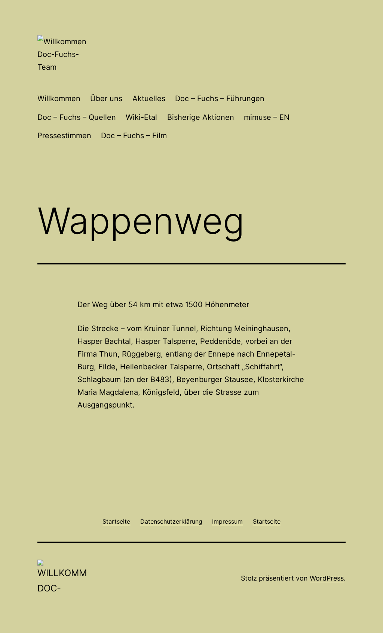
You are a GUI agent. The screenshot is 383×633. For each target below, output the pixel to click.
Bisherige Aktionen (200, 117)
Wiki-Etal (141, 117)
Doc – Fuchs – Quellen (76, 117)
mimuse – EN (266, 117)
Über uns (106, 98)
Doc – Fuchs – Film (134, 135)
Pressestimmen (64, 135)
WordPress (327, 578)
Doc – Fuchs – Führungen (219, 98)
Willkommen (58, 98)
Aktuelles (148, 98)
